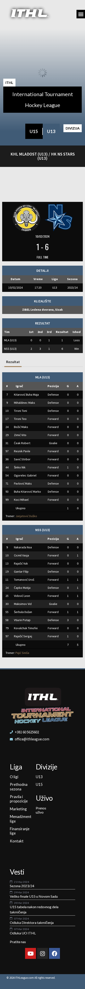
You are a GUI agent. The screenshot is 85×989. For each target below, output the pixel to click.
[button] (80, 14)
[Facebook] (54, 953)
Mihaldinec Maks (24, 403)
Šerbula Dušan (23, 612)
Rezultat (13, 362)
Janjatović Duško (26, 516)
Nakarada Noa (23, 547)
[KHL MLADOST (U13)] (26, 217)
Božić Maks (21, 427)
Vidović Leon (22, 596)
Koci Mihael (21, 500)
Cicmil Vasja (21, 555)
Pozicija (53, 386)
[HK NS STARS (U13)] (59, 217)
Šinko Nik (20, 467)
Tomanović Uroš (24, 580)
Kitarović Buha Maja (26, 395)
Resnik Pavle (22, 451)
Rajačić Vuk (21, 563)
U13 (51, 131)
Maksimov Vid (23, 604)
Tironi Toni (20, 411)
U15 (34, 131)
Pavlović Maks (23, 483)
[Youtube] (30, 953)
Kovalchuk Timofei (26, 628)
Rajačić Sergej (23, 636)
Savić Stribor (22, 459)
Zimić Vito (20, 435)
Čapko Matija (22, 588)
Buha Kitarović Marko (27, 492)
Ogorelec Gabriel (25, 475)
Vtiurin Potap (22, 620)
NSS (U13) (10, 349)
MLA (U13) (10, 340)
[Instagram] (42, 953)
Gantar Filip (21, 571)
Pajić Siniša (22, 653)
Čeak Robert (22, 443)
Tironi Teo (20, 419)
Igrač (19, 386)
